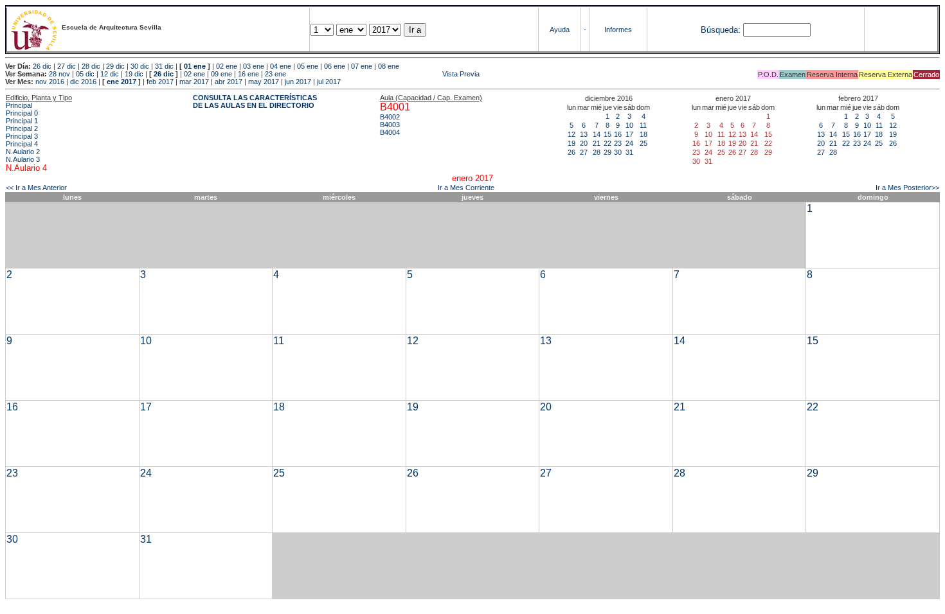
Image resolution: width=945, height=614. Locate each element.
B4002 (390, 117)
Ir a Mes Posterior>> (907, 187)
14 (596, 134)
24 (629, 143)
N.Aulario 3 (23, 159)
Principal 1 (22, 121)
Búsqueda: (721, 30)
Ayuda (560, 29)
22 (607, 143)
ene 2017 (121, 81)
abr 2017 (228, 81)
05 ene (307, 66)
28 (596, 152)
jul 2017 (329, 81)
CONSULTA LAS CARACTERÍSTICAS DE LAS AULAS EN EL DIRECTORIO (255, 101)
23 (618, 143)
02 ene (226, 66)
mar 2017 (194, 81)
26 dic (42, 66)
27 (584, 152)
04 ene (280, 66)
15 (607, 134)
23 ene (275, 74)
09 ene (221, 74)
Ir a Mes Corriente (466, 187)
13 (584, 134)
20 (584, 143)
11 (643, 125)
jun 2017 (298, 81)
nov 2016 (49, 81)
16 (618, 134)
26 (571, 152)
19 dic (134, 74)
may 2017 (263, 81)
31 (629, 152)
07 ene (361, 66)
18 (643, 134)
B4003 (390, 124)
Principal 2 (22, 128)
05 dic (85, 74)
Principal (19, 105)
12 (571, 134)
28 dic (91, 66)
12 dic (109, 74)
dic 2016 (83, 81)
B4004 (390, 132)
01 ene (195, 66)
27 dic (66, 66)
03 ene (253, 66)
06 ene (334, 66)
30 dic (139, 66)
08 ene (388, 66)
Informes (618, 29)
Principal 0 (22, 113)
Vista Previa (384, 74)
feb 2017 (160, 81)
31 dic (164, 66)
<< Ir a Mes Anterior (36, 187)
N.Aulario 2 (23, 151)
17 (629, 134)
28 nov (59, 74)
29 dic (115, 66)
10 (629, 125)
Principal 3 (22, 136)
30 (618, 152)
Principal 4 (22, 144)
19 (571, 143)
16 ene (248, 74)
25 (643, 143)
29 (607, 152)
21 (596, 143)
